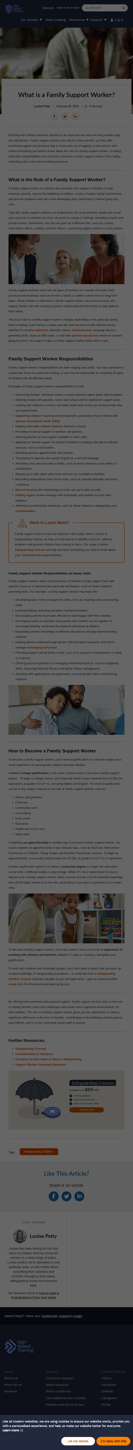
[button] (13, 1430)
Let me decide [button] (78, 1441)
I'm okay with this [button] (113, 1441)
